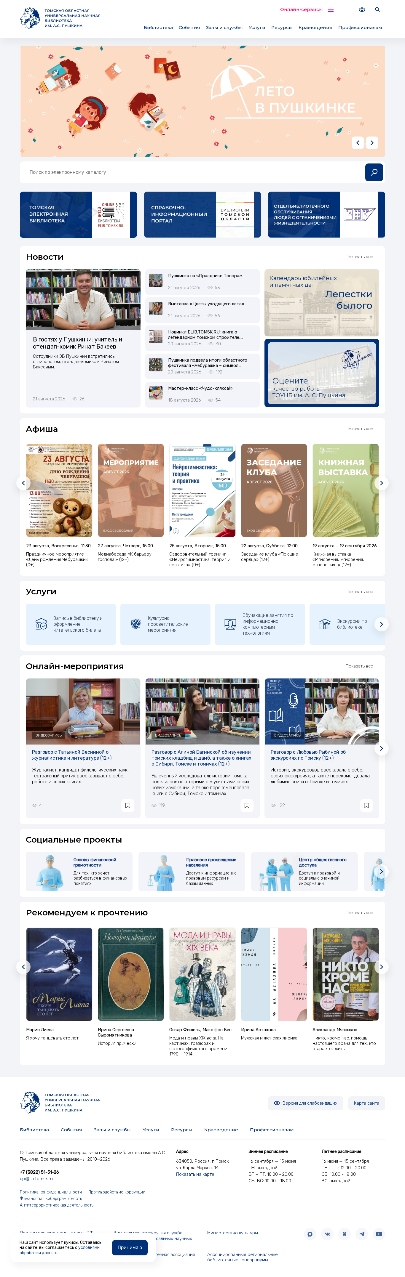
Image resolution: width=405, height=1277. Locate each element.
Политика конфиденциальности (51, 1192)
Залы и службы (224, 27)
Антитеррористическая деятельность (56, 1205)
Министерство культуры (232, 1233)
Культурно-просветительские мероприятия (168, 624)
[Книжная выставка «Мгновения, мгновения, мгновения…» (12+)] (345, 490)
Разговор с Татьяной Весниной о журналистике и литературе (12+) (71, 755)
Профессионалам (360, 27)
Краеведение (315, 27)
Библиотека (158, 27)
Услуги (257, 27)
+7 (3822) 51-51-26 (39, 1172)
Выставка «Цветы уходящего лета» (206, 304)
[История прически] (131, 974)
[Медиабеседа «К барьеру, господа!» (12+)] (131, 490)
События (189, 27)
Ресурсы (282, 27)
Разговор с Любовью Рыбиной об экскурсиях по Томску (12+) (308, 755)
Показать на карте (195, 1174)
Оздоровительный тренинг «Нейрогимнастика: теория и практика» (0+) (199, 559)
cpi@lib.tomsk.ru (36, 1178)
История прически (117, 1043)
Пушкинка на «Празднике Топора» (205, 275)
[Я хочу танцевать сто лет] (59, 974)
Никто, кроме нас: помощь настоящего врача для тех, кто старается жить (344, 1043)
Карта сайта (366, 1103)
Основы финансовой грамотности (95, 862)
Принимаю (130, 1247)
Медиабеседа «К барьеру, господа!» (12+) (125, 556)
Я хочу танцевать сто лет (52, 1038)
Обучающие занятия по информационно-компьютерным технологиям (268, 624)
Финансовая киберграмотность (51, 1198)
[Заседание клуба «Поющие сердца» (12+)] (274, 490)
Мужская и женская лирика (269, 1038)
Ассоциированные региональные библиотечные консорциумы (242, 1257)
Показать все (359, 256)
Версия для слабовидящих (309, 1103)
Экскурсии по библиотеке (352, 624)
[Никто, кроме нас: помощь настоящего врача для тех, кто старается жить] (345, 974)
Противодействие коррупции (116, 1192)
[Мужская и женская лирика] (274, 974)
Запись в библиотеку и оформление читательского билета (78, 624)
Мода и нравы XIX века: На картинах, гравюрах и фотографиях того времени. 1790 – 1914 (198, 1046)
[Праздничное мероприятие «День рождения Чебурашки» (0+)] (59, 490)
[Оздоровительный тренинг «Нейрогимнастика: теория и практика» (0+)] (202, 490)
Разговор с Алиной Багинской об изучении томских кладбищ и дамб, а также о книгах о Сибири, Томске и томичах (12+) (201, 758)
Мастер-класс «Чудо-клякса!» (200, 388)
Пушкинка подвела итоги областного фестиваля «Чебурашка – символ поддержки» (207, 365)
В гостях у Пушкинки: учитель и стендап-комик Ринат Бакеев (77, 343)
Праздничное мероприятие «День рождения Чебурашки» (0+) (57, 559)
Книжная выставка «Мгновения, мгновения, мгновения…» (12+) (338, 559)
